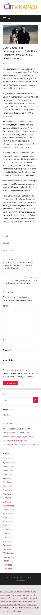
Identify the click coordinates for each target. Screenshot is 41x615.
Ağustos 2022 (8, 553)
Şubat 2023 (7, 529)
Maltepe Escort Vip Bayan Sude (16, 433)
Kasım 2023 (7, 494)
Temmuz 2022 (8, 557)
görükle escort (29, 595)
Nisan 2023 (7, 521)
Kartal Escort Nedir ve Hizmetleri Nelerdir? (20, 444)
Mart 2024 (7, 478)
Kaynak (6, 243)
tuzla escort (20, 598)
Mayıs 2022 (7, 565)
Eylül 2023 (7, 502)
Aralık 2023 (7, 490)
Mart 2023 (7, 525)
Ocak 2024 (7, 486)
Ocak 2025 (7, 458)
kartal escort (30, 601)
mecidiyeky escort (14, 611)
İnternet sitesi (9, 360)
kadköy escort (6, 605)
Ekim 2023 (7, 498)
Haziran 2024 (8, 470)
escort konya (19, 608)
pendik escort (19, 601)
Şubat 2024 (7, 482)
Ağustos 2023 (8, 506)
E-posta (7, 350)
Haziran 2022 (8, 561)
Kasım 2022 (7, 541)
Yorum (6, 306)
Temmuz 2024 (9, 466)
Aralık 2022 (7, 537)
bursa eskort (17, 595)
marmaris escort (7, 608)
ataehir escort (31, 598)
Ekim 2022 (7, 545)
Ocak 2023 (7, 533)
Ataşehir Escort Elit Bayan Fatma (16, 429)
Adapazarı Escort (7, 598)
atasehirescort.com (8, 592)
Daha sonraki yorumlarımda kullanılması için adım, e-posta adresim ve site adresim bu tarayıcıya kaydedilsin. (20, 373)
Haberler (9, 251)
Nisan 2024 (7, 474)
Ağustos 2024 (8, 462)
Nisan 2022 (7, 569)
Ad (4, 340)
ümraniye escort (23, 592)
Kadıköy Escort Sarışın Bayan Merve (18, 437)
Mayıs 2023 (7, 517)
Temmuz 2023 (9, 510)
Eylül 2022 (7, 549)
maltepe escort (6, 601)
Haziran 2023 (8, 514)
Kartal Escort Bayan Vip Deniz (15, 441)
